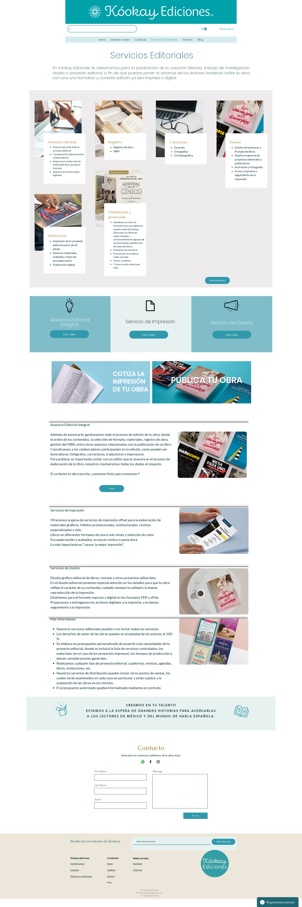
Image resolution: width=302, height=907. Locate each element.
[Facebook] (150, 762)
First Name (101, 771)
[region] (103, 389)
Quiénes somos (77, 863)
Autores (110, 876)
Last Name (100, 785)
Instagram (137, 870)
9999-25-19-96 (151, 895)
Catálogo (111, 870)
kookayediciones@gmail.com (149, 892)
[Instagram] (158, 762)
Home (110, 863)
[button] (204, 29)
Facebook (137, 863)
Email (97, 799)
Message (158, 771)
